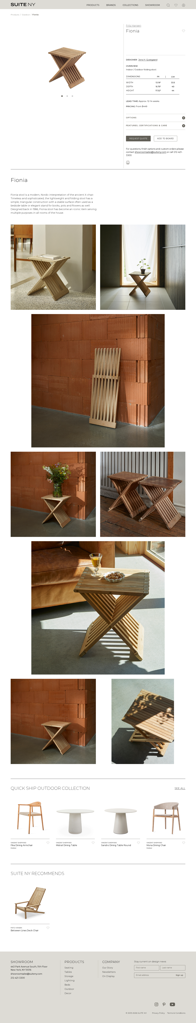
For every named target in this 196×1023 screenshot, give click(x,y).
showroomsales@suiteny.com (150, 152)
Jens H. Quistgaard (147, 59)
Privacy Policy (158, 1013)
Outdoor (26, 14)
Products (93, 5)
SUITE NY (142, 1013)
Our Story (107, 967)
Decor (68, 993)
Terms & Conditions (176, 1013)
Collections (130, 5)
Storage (69, 976)
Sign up (179, 975)
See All (180, 788)
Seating (69, 967)
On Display (108, 976)
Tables (68, 972)
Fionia (35, 14)
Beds (67, 985)
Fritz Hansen (133, 25)
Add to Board (165, 138)
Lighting (70, 980)
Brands (111, 5)
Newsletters (108, 972)
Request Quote (138, 138)
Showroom (152, 5)
